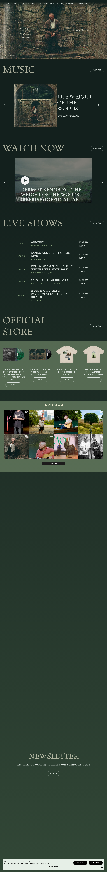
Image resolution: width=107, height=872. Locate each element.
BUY (13, 385)
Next (98, 103)
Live (52, 4)
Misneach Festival (66, 4)
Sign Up (83, 4)
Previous (4, 103)
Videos (43, 4)
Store (26, 4)
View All (97, 70)
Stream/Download (68, 116)
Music (35, 4)
